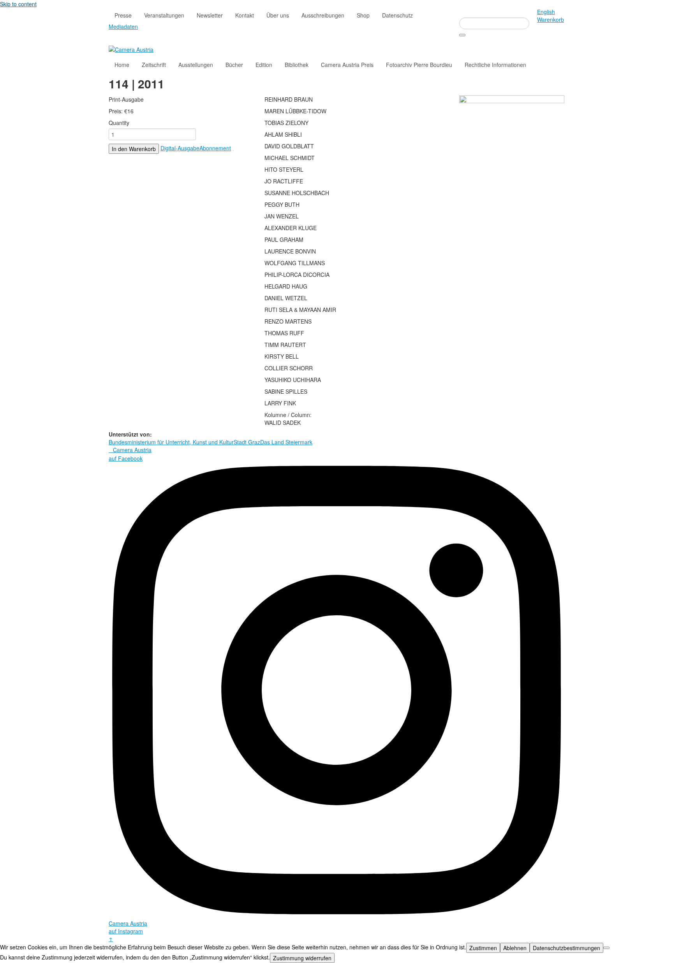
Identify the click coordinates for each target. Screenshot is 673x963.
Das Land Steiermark (286, 442)
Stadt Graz (247, 442)
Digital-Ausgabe (179, 148)
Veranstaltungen (164, 15)
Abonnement (215, 148)
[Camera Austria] (131, 49)
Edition (263, 65)
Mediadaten (123, 26)
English (546, 12)
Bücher (234, 65)
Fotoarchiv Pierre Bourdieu (419, 65)
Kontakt (244, 15)
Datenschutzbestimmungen (566, 948)
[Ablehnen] (606, 948)
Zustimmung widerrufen (302, 958)
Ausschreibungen (322, 15)
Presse (123, 15)
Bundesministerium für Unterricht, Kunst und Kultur (171, 442)
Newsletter (210, 15)
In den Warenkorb (134, 149)
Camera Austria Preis (347, 65)
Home (122, 65)
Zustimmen (483, 948)
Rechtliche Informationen (495, 65)
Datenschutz (397, 15)
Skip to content (18, 4)
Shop (363, 15)
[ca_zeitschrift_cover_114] (511, 169)
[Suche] (462, 35)
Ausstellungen (195, 65)
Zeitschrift (154, 65)
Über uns (277, 15)
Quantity (119, 123)
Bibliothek (296, 65)
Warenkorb (550, 19)
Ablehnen (515, 948)
